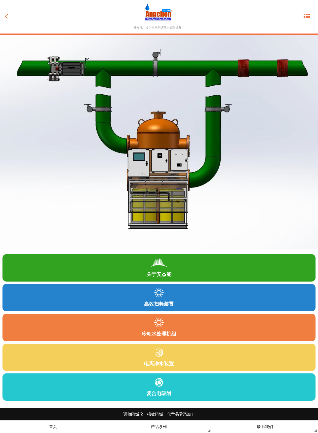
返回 (14, 16)
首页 (53, 427)
